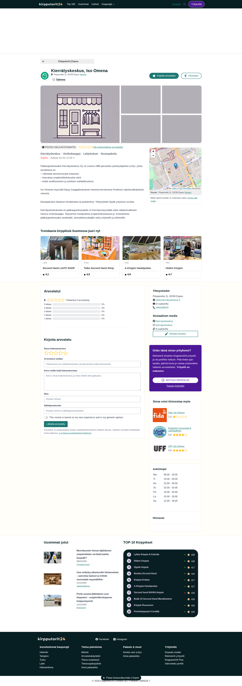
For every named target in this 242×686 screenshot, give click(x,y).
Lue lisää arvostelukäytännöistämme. (75, 433)
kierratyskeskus (164, 325)
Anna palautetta (89, 667)
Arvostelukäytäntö (90, 656)
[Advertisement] (121, 30)
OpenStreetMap (185, 188)
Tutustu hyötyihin (175, 386)
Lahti (42, 663)
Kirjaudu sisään (173, 652)
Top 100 (71, 4)
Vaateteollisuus (83, 586)
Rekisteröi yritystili (174, 656)
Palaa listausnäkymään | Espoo (122, 677)
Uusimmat (83, 4)
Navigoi (83, 74)
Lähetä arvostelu (55, 424)
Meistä (84, 652)
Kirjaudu (176, 4)
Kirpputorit (81, 607)
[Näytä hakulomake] (184, 4)
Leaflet (173, 188)
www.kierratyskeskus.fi (168, 300)
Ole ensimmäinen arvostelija (108, 147)
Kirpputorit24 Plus (174, 660)
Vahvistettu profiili (174, 663)
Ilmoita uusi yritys (132, 652)
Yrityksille (196, 4)
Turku (43, 660)
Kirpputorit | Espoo (68, 61)
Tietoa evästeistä (90, 660)
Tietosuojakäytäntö (91, 663)
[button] (175, 166)
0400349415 (162, 307)
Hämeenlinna (46, 667)
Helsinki (44, 652)
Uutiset (95, 4)
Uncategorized (83, 564)
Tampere (44, 656)
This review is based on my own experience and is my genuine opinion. (86, 417)
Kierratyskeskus (164, 321)
